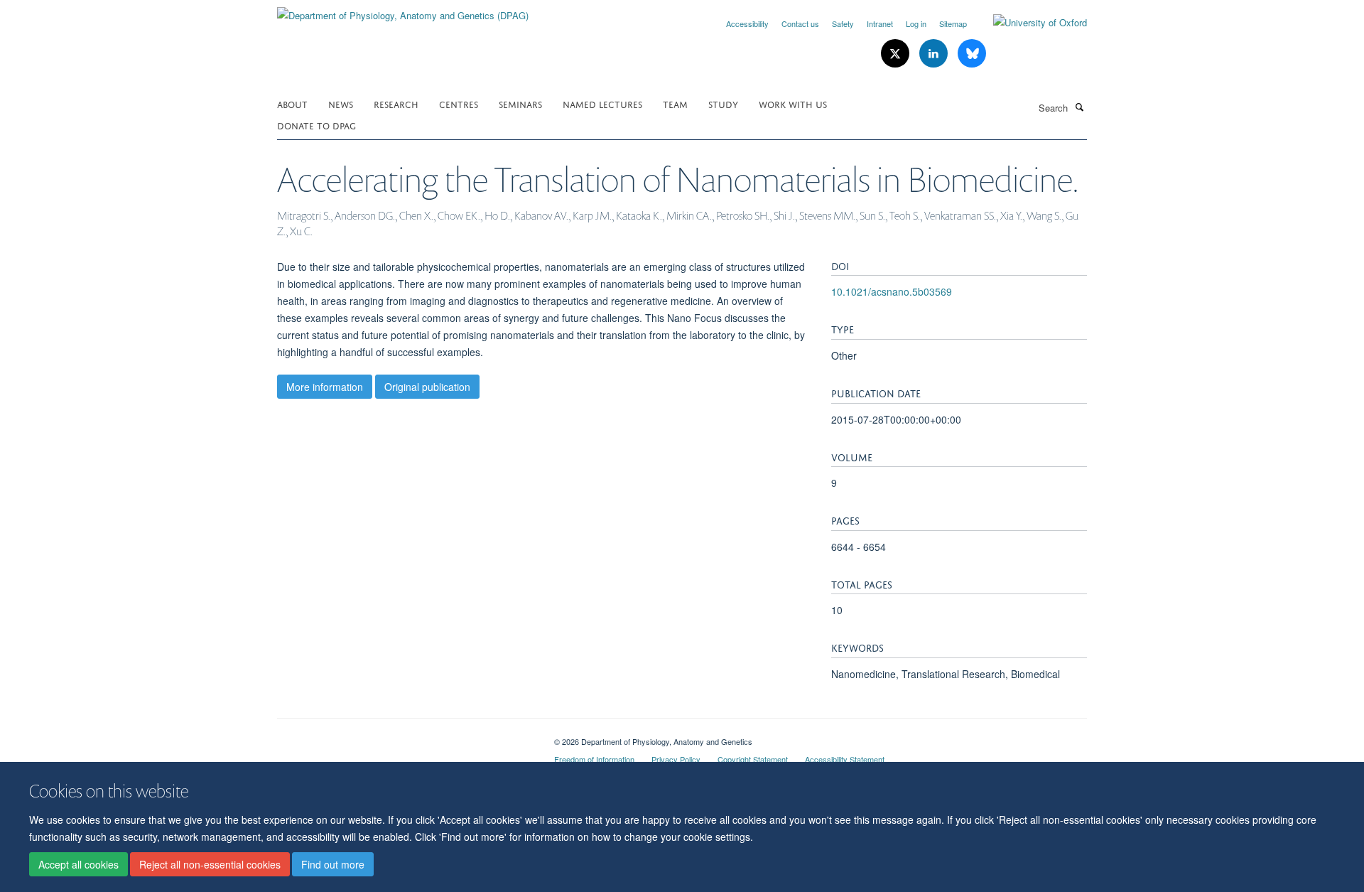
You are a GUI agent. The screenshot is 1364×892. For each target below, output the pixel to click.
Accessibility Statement (844, 759)
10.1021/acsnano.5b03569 (891, 291)
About (292, 103)
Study (723, 103)
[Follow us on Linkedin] (935, 53)
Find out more (332, 864)
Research (396, 103)
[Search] (1079, 106)
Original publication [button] (427, 387)
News (340, 103)
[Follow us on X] (896, 53)
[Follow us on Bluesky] (972, 53)
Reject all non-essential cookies (210, 864)
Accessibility (747, 23)
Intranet (880, 23)
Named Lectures (602, 103)
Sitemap (953, 23)
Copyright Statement (753, 759)
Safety (843, 23)
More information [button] (324, 387)
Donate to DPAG (316, 124)
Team (675, 103)
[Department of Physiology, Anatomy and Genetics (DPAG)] (403, 10)
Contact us (800, 23)
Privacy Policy (675, 759)
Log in (916, 23)
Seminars (520, 103)
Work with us (793, 103)
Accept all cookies (78, 864)
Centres (458, 103)
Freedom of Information (594, 759)
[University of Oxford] (1029, 22)
